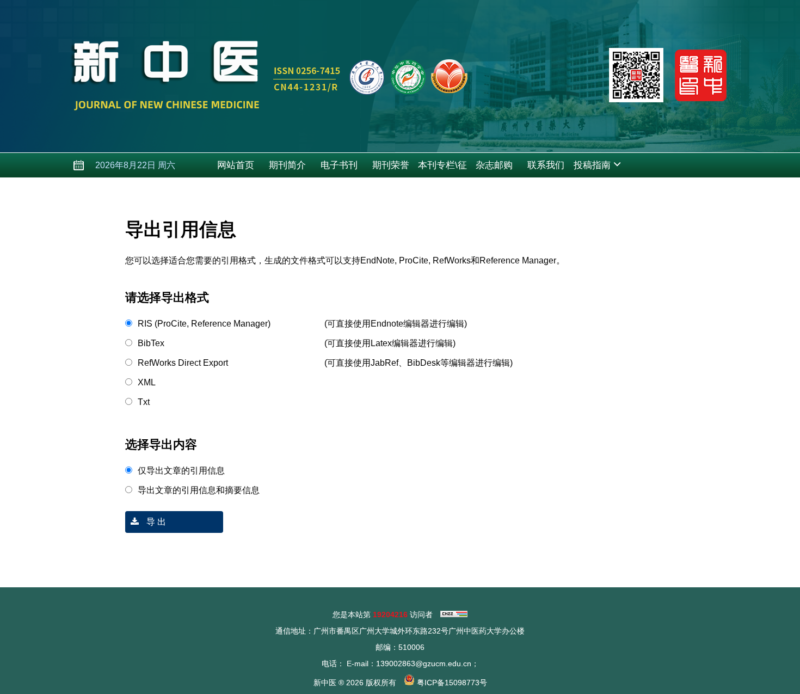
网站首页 (235, 165)
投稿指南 (592, 165)
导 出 (155, 521)
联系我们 (545, 165)
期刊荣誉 (390, 165)
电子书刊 (339, 165)
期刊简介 (287, 165)
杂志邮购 (494, 165)
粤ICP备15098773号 (452, 682)
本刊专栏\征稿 (442, 168)
